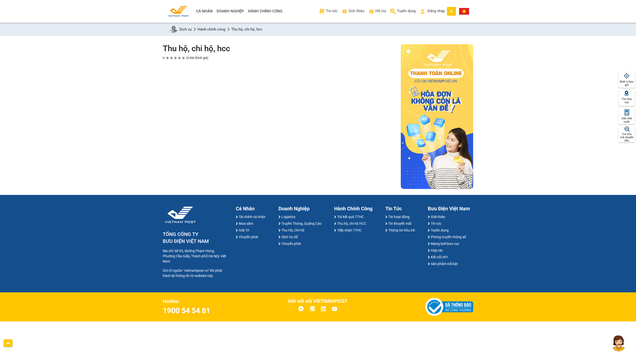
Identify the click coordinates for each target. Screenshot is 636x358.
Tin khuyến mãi (399, 223)
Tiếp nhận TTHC (349, 230)
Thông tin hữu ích (401, 230)
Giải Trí (244, 230)
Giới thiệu (356, 11)
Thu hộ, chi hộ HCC (351, 223)
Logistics (288, 217)
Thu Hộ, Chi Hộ (292, 230)
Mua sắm (246, 223)
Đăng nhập (436, 11)
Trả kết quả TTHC (350, 217)
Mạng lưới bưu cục (445, 244)
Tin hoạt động (399, 217)
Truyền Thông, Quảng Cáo (301, 223)
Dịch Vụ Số (289, 237)
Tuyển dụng (406, 11)
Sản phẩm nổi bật (444, 264)
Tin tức (332, 11)
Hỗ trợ (380, 11)
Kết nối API (439, 257)
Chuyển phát (248, 237)
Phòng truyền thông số (448, 237)
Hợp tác (437, 250)
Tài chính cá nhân (252, 217)
